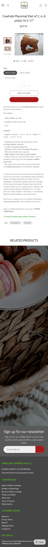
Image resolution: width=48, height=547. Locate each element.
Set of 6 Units (10, 78)
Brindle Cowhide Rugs (10, 489)
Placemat (27, 223)
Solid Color (6, 498)
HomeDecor (15, 223)
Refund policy (7, 504)
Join (40, 449)
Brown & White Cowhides (12, 492)
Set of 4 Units (25, 73)
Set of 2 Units (10, 73)
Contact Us (6, 529)
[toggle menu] (3, 5)
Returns (5, 523)
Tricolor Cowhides (9, 495)
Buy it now (24, 100)
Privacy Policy (7, 520)
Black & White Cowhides (11, 485)
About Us (5, 516)
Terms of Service (8, 501)
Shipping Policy (8, 526)
